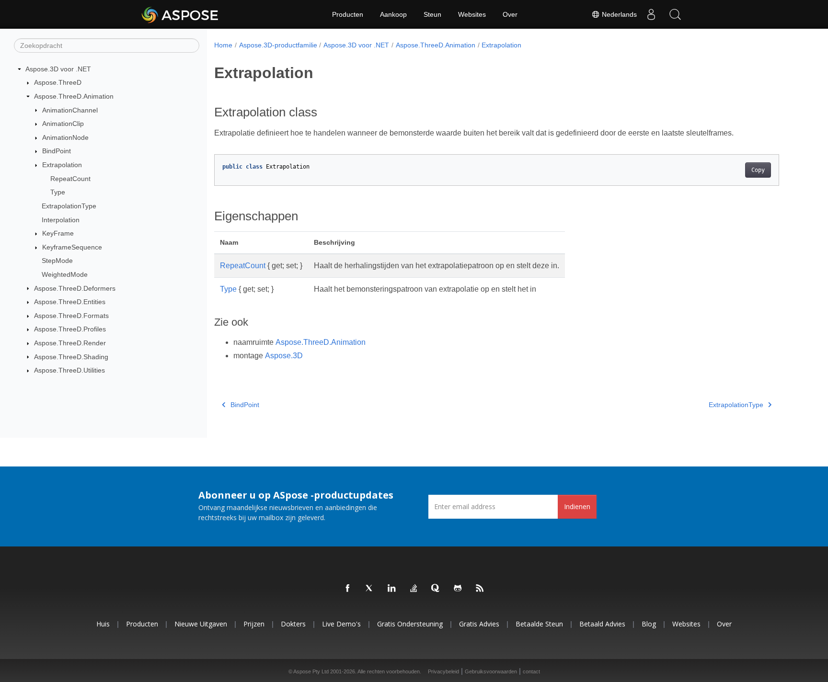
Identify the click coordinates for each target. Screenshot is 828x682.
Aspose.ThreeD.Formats (71, 315)
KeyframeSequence (72, 247)
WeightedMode (65, 274)
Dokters (293, 623)
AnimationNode (65, 137)
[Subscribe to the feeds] (480, 588)
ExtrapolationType (69, 206)
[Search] (675, 14)
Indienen (577, 506)
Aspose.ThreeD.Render (70, 343)
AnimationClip (63, 123)
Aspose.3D (284, 356)
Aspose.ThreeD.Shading (71, 357)
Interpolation (61, 220)
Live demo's (341, 623)
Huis (103, 623)
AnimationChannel (70, 110)
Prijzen (253, 623)
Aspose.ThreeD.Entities (69, 302)
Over (510, 14)
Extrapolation (62, 165)
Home (223, 45)
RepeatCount (70, 178)
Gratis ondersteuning (410, 623)
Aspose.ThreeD (57, 82)
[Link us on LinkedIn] (392, 588)
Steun (432, 14)
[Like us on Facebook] (348, 588)
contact (531, 671)
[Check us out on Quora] (436, 588)
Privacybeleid (443, 671)
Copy (758, 170)
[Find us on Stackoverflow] (414, 588)
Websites (472, 14)
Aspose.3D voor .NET (58, 69)
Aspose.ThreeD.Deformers (74, 288)
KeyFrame (58, 233)
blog (649, 623)
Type (57, 192)
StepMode (57, 260)
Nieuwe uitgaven (200, 623)
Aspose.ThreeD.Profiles (70, 329)
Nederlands (618, 14)
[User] (651, 14)
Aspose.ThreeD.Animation (74, 96)
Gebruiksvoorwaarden (491, 671)
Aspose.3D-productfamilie (278, 45)
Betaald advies (602, 623)
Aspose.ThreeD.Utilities (69, 370)
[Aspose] (180, 14)
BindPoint (56, 151)
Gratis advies (479, 623)
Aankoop (393, 14)
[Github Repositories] (458, 588)
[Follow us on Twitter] (370, 588)
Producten (347, 14)
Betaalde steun (539, 623)
